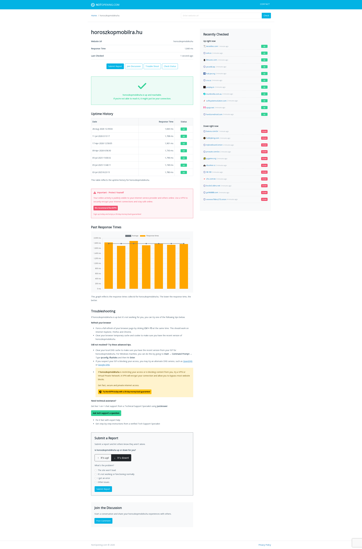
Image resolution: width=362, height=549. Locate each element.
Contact (265, 4)
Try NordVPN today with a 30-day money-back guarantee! (126, 391)
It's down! (121, 457)
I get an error (104, 478)
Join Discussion (134, 66)
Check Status (170, 66)
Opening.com (107, 4)
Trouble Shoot (152, 66)
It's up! (103, 457)
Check (266, 15)
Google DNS (104, 364)
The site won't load (107, 470)
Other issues (103, 482)
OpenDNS (187, 361)
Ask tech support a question (106, 413)
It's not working (116, 474)
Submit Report (115, 66)
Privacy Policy (264, 544)
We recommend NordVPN (106, 208)
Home (94, 15)
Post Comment (103, 520)
